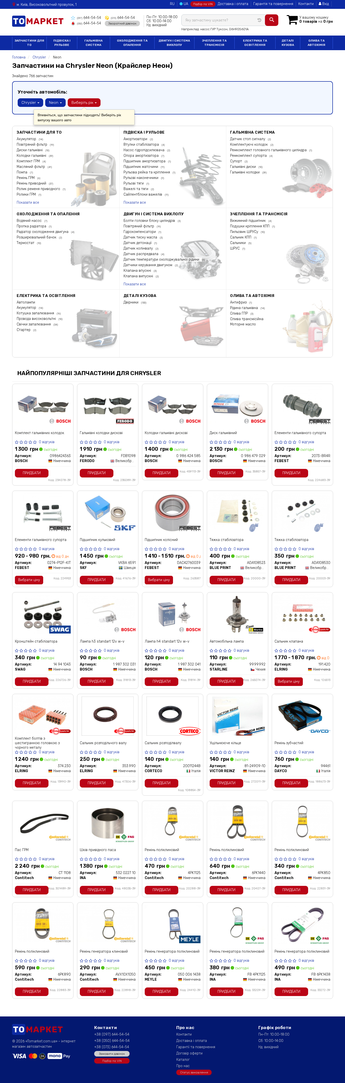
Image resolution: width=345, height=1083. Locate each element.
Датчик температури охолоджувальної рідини (162, 259)
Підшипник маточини (141, 167)
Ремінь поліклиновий (162, 850)
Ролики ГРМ (27, 194)
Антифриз (239, 302)
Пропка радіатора (32, 226)
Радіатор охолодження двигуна (43, 232)
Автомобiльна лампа (227, 641)
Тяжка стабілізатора (226, 540)
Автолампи (26, 302)
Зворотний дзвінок (122, 23)
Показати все (28, 202)
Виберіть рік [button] (82, 102)
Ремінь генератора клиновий (104, 951)
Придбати (32, 473)
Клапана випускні (139, 276)
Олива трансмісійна (246, 319)
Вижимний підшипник (248, 221)
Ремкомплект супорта (249, 156)
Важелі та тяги (136, 189)
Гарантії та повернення (195, 1047)
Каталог (183, 1060)
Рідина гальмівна (244, 308)
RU (172, 4)
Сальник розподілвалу (163, 743)
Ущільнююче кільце (225, 743)
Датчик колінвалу (139, 248)
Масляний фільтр (31, 167)
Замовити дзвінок (112, 1054)
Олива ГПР (239, 313)
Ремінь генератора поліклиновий (172, 951)
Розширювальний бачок (37, 237)
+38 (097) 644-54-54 (111, 1034)
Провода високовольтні (37, 319)
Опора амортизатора (142, 156)
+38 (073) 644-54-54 (111, 1047)
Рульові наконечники (141, 178)
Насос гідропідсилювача (144, 150)
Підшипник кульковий (97, 540)
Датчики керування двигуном (148, 265)
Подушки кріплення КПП (250, 226)
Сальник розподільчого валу (103, 743)
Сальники (238, 243)
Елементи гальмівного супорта (300, 433)
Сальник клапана (289, 641)
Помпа (22, 172)
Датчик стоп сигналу (248, 139)
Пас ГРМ (22, 850)
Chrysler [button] (29, 102)
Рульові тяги (134, 183)
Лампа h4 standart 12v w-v (167, 641)
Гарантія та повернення (273, 4)
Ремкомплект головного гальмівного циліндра (269, 150)
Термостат (26, 243)
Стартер (24, 330)
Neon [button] (54, 102)
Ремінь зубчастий (289, 743)
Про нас (183, 1066)
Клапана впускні (138, 270)
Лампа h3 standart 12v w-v (102, 641)
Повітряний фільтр (32, 144)
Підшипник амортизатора (145, 161)
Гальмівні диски (243, 167)
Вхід (325, 4)
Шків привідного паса (98, 850)
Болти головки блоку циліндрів (150, 221)
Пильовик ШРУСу (244, 232)
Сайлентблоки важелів (143, 194)
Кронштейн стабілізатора (36, 641)
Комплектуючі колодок (249, 144)
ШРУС (235, 248)
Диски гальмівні (30, 150)
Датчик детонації (138, 243)
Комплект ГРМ (29, 161)
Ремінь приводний (32, 183)
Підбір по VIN (203, 4)
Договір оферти (189, 1053)
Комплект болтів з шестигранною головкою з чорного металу (37, 743)
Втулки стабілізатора (142, 144)
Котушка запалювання (36, 313)
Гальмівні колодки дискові (101, 433)
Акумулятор (27, 139)
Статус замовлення (194, 1072)
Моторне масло (243, 324)
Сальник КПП (241, 237)
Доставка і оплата (233, 4)
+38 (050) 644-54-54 (112, 1041)
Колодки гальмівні (32, 156)
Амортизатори (136, 139)
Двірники (131, 302)
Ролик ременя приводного (39, 189)
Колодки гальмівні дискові (166, 433)
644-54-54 (89, 18)
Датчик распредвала (141, 254)
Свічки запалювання (34, 324)
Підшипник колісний (161, 540)
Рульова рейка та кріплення (147, 172)
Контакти (306, 4)
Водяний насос (30, 221)
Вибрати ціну (29, 580)
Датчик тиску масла (141, 237)
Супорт (236, 161)
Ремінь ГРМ (26, 178)
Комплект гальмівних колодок (39, 433)
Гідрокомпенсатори (140, 232)
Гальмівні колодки (245, 172)
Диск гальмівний (223, 433)
